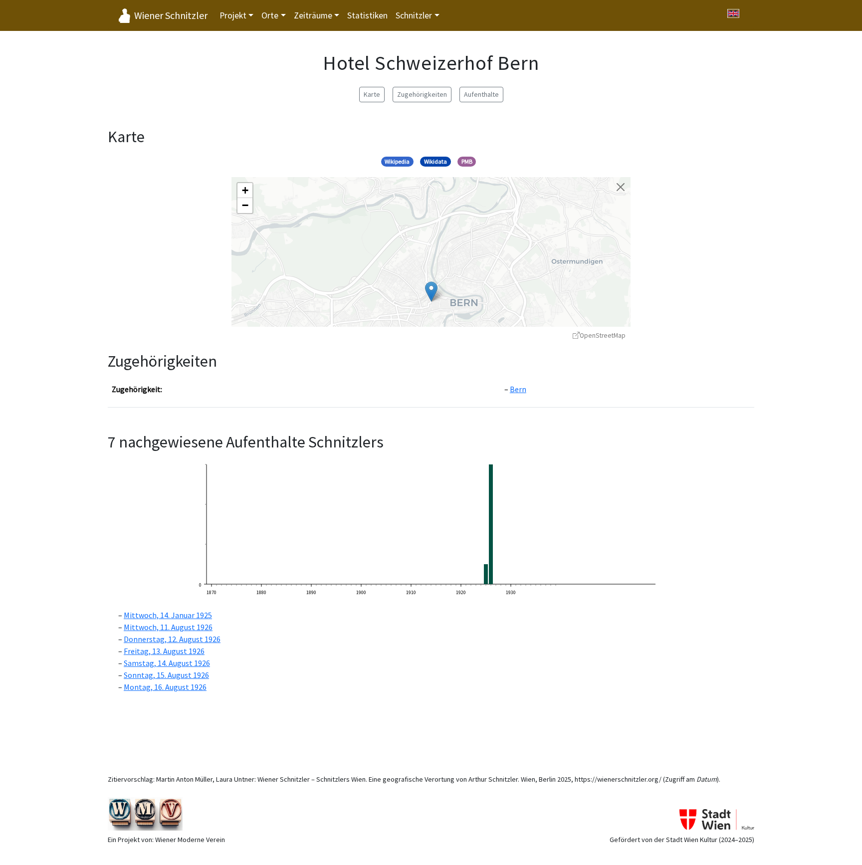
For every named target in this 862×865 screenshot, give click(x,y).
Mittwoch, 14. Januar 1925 (168, 615)
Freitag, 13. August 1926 (164, 651)
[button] (431, 291)
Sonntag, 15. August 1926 (166, 675)
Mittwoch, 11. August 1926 (168, 627)
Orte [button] (269, 15)
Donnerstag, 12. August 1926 (172, 639)
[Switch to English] (733, 13)
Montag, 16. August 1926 (165, 687)
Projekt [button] (232, 15)
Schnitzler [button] (414, 15)
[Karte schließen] (621, 187)
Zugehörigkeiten (422, 94)
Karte (372, 94)
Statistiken (367, 15)
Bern (518, 389)
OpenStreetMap (603, 335)
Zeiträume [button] (313, 15)
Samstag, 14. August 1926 (167, 663)
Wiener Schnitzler (171, 15)
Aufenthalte (481, 94)
